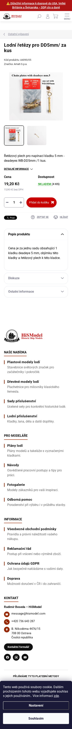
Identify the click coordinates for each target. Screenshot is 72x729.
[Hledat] (39, 16)
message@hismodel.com (28, 613)
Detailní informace (16, 169)
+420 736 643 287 (23, 621)
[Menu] (67, 16)
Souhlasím (36, 718)
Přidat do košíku (39, 202)
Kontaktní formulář (18, 646)
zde (56, 696)
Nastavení (36, 705)
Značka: (15, 64)
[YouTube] (25, 657)
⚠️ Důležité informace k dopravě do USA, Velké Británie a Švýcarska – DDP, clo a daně (36, 5)
